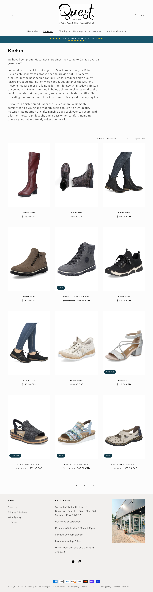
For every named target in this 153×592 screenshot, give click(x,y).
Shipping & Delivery (17, 512)
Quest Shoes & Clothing (24, 587)
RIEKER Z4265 (29, 297)
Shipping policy (104, 587)
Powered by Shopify (42, 587)
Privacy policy (73, 587)
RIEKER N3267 (29, 380)
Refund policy (14, 517)
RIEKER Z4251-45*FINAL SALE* (76, 296)
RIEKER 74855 (124, 213)
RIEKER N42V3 (76, 380)
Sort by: (100, 138)
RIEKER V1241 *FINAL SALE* (76, 464)
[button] (11, 14)
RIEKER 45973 (124, 297)
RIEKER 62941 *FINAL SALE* (29, 464)
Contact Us (13, 507)
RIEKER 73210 (76, 213)
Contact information (122, 587)
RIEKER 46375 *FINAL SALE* (124, 464)
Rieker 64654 (124, 380)
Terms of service (88, 587)
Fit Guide (12, 522)
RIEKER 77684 (29, 213)
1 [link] (59, 485)
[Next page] (93, 485)
